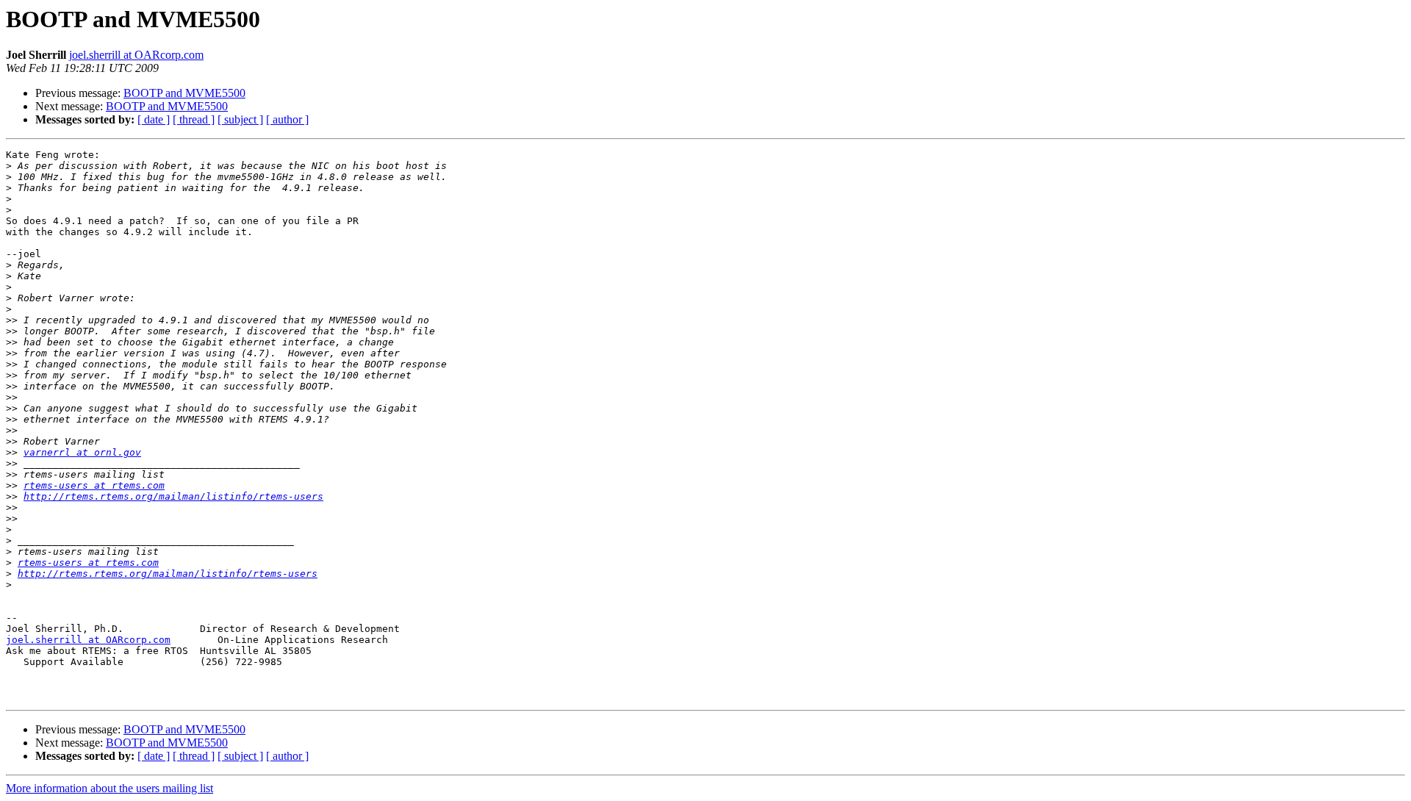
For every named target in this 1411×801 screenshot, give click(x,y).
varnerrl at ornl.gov (82, 452)
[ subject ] (240, 119)
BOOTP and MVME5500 (184, 93)
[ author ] (287, 119)
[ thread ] (194, 119)
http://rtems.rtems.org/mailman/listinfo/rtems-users (173, 496)
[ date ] (153, 119)
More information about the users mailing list (109, 788)
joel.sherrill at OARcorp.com (136, 55)
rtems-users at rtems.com (94, 485)
